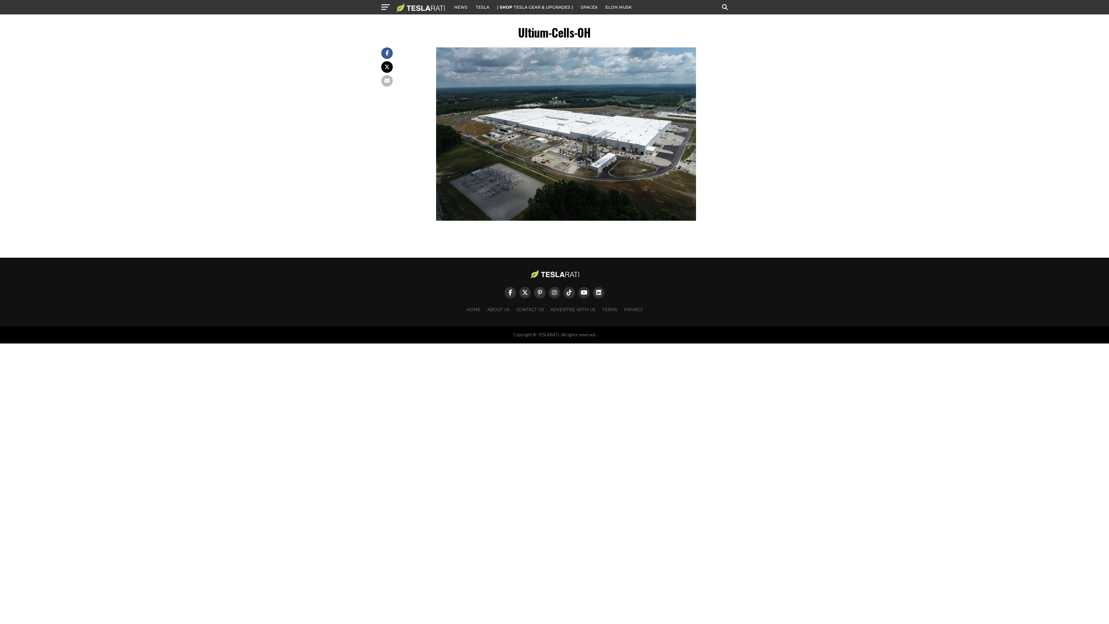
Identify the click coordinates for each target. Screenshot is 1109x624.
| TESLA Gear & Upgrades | (535, 7)
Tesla (482, 7)
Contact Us (530, 309)
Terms (609, 309)
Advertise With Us (573, 309)
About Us (498, 309)
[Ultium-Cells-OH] (566, 219)
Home (473, 309)
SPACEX (589, 7)
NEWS (461, 7)
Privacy (633, 309)
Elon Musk (618, 7)
